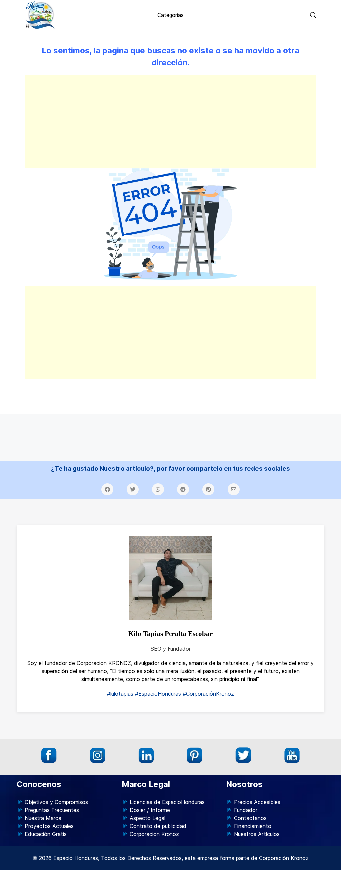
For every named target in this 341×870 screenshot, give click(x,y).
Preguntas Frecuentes (52, 810)
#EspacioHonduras (158, 693)
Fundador (245, 810)
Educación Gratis (46, 834)
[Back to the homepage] (40, 15)
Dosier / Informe (150, 810)
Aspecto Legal (147, 818)
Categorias (170, 15)
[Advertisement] (170, 121)
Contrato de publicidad (158, 826)
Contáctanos (250, 818)
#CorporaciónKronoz (208, 693)
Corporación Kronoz (154, 834)
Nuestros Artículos (257, 834)
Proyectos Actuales (49, 826)
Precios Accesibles (257, 802)
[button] (313, 15)
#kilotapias (120, 693)
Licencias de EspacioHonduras (167, 802)
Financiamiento (252, 826)
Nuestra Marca (43, 818)
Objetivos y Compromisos (56, 802)
